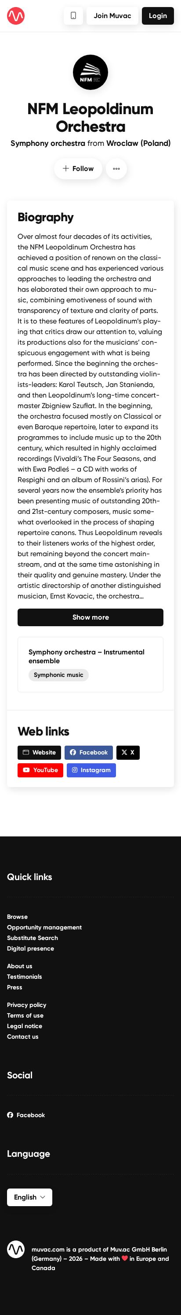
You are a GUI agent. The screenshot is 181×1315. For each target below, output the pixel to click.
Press (14, 987)
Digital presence (30, 948)
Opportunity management (44, 927)
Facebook (31, 1115)
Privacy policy (26, 1005)
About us (20, 966)
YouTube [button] (45, 770)
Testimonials (24, 977)
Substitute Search (32, 938)
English (25, 1197)
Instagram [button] (96, 770)
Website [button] (44, 752)
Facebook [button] (94, 752)
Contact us (23, 1036)
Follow (83, 168)
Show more (90, 617)
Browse (17, 917)
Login (158, 15)
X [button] (132, 752)
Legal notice (24, 1026)
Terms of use (25, 1015)
